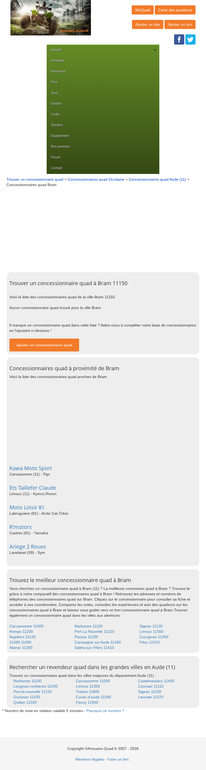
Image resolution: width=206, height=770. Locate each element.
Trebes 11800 (87, 691)
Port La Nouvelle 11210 (94, 631)
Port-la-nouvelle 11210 (32, 691)
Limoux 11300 (151, 631)
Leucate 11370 (150, 697)
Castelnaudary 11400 (156, 681)
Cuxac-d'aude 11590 (93, 697)
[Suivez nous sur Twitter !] (190, 39)
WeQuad (142, 10)
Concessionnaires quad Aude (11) (157, 179)
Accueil (56, 50)
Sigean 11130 (151, 626)
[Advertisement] (105, 227)
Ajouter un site (147, 24)
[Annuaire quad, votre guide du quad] (50, 17)
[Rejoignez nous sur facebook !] (179, 39)
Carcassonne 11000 (26, 626)
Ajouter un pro (180, 24)
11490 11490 (20, 642)
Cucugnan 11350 (153, 637)
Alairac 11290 (20, 647)
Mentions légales (89, 759)
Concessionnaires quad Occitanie (96, 179)
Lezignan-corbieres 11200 (35, 686)
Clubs (55, 114)
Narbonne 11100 (89, 626)
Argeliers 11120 (22, 637)
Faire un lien (118, 759)
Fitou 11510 (149, 642)
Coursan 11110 (151, 686)
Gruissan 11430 (26, 697)
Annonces (58, 71)
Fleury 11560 (87, 702)
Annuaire (57, 61)
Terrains (57, 125)
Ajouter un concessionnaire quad (44, 345)
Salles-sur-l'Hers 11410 (94, 647)
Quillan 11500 (25, 702)
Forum (55, 157)
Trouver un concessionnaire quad (34, 179)
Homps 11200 (21, 631)
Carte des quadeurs (175, 10)
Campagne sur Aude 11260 (98, 642)
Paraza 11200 (86, 637)
